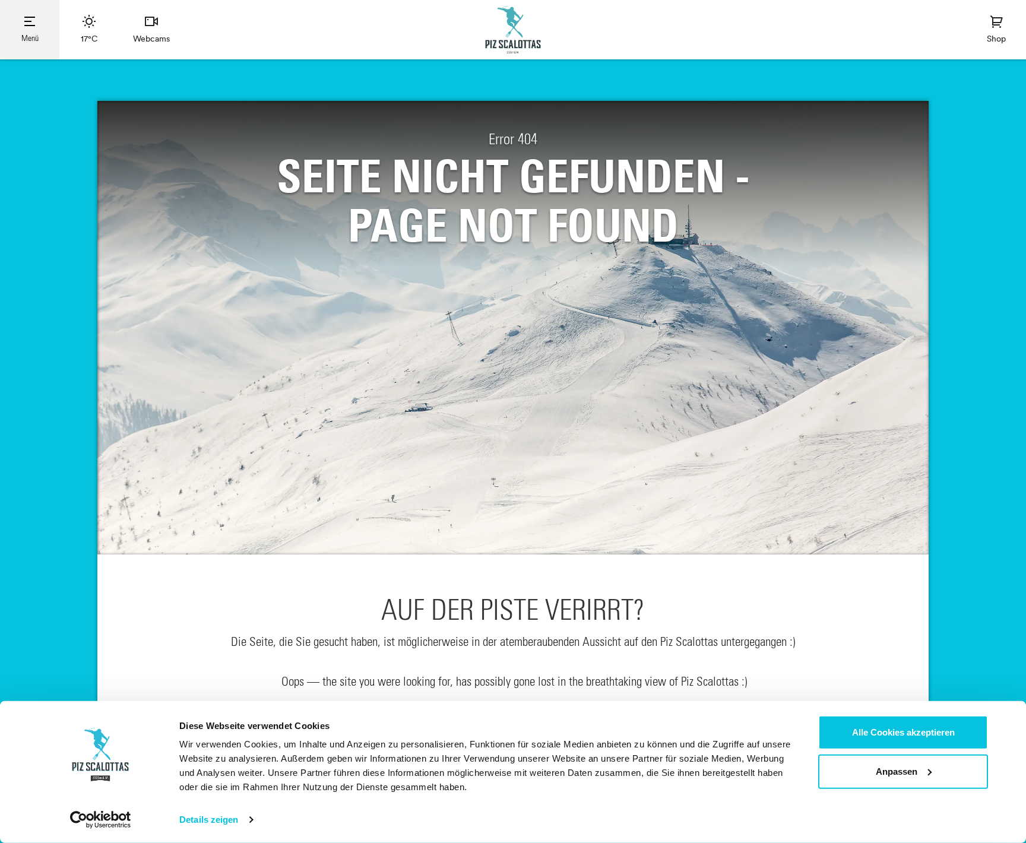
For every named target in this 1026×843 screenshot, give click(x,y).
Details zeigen (208, 820)
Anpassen (896, 771)
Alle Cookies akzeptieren (903, 732)
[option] (513, 327)
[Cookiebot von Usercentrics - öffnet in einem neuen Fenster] (101, 820)
